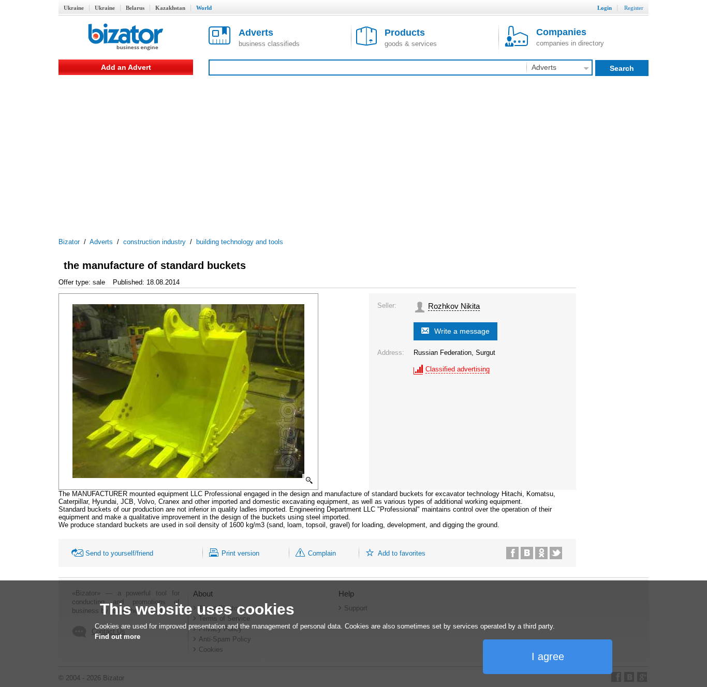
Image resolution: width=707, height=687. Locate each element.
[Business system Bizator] (125, 37)
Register (633, 8)
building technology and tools (239, 242)
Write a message (462, 331)
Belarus (135, 8)
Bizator (69, 242)
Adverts (101, 242)
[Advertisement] (353, 152)
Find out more (117, 636)
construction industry (154, 242)
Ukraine (74, 8)
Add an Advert (126, 67)
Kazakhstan (170, 8)
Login (604, 8)
